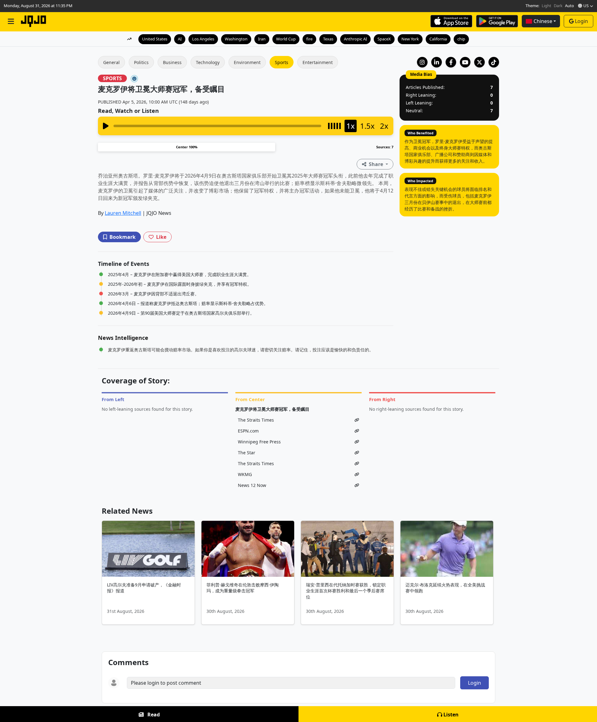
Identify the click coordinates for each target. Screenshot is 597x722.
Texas (328, 39)
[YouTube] (465, 62)
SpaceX (384, 39)
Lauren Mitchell (123, 213)
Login (581, 21)
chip (461, 39)
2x (384, 126)
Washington (236, 39)
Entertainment (318, 62)
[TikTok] (493, 62)
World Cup (286, 39)
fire (309, 39)
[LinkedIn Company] (436, 62)
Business (172, 62)
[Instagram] (422, 62)
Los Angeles (203, 39)
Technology (208, 62)
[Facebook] (451, 62)
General (111, 62)
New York (410, 39)
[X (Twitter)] (479, 62)
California (438, 39)
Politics (141, 62)
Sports (281, 62)
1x (350, 126)
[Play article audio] (105, 126)
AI (180, 39)
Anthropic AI (355, 39)
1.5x (367, 126)
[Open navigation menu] (11, 21)
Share (376, 164)
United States (154, 39)
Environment (247, 62)
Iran (262, 39)
